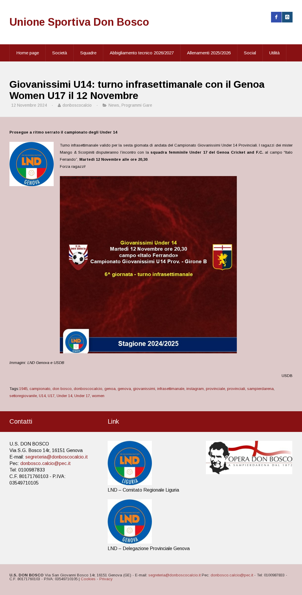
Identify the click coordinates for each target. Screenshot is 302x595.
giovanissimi (144, 388)
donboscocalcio (88, 388)
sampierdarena (260, 388)
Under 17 (82, 396)
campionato (39, 388)
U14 (42, 396)
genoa (110, 388)
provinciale (215, 388)
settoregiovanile (23, 396)
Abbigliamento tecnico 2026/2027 (142, 52)
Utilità (274, 52)
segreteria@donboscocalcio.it (56, 456)
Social (250, 52)
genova (124, 388)
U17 (51, 396)
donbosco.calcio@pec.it (45, 463)
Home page (27, 52)
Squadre (88, 52)
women (98, 396)
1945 (23, 388)
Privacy (106, 579)
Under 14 (64, 396)
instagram (195, 388)
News (114, 105)
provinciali (236, 388)
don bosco (62, 388)
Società (59, 52)
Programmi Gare (137, 105)
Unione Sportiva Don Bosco (79, 22)
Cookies (88, 579)
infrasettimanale (170, 388)
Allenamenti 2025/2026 (209, 52)
